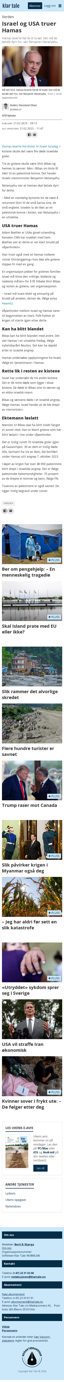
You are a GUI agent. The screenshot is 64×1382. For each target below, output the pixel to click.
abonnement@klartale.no (27, 1302)
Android (48, 1152)
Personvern (9, 1330)
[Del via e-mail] (34, 134)
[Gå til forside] (11, 5)
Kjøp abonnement (13, 1294)
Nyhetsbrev (13, 1206)
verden (8, 503)
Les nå (40, 1168)
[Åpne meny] (60, 6)
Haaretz (7, 303)
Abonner (35, 6)
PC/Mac (43, 1148)
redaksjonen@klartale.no (28, 1277)
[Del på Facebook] (29, 134)
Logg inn (50, 6)
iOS (35, 1152)
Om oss (6, 1248)
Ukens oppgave (15, 1200)
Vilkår (6, 1327)
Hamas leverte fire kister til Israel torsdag (30, 146)
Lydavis (10, 1193)
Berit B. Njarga (24, 1244)
